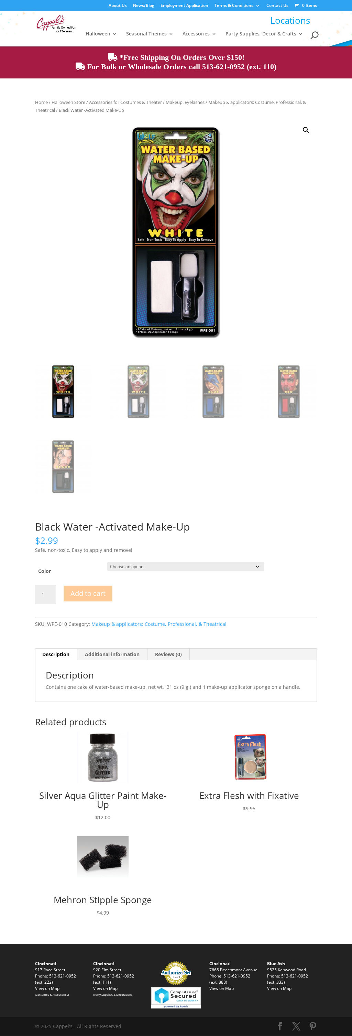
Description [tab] (55, 654)
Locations (290, 20)
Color (44, 571)
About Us (118, 5)
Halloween (98, 34)
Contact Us (277, 5)
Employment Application (184, 5)
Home (41, 102)
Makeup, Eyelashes (185, 102)
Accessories (196, 34)
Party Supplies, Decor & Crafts (261, 34)
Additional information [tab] (112, 654)
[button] (306, 130)
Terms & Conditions (233, 5)
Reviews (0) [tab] (168, 654)
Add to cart (88, 593)
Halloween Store (68, 102)
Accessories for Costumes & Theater (125, 102)
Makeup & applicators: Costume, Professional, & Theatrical (159, 624)
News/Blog (143, 5)
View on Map (47, 988)
